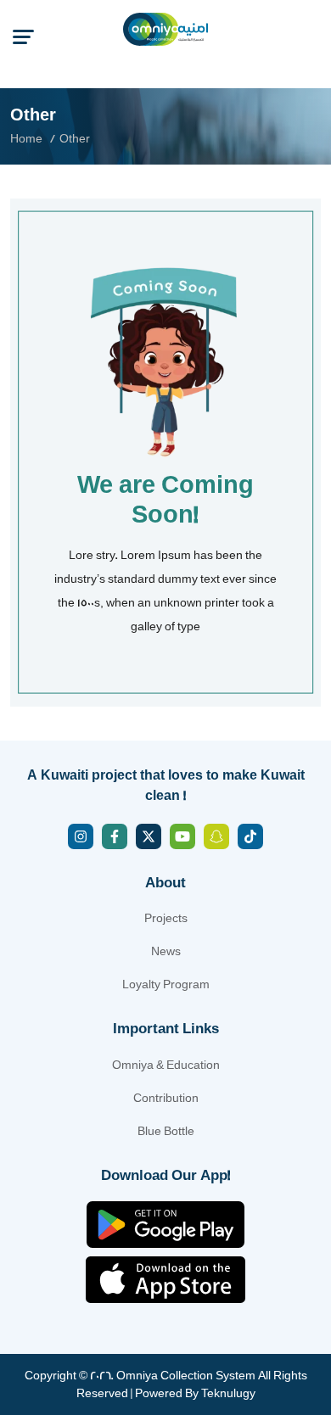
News (166, 951)
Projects (166, 918)
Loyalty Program (166, 984)
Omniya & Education (166, 1065)
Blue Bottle (165, 1131)
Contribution (166, 1098)
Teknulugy (228, 1393)
